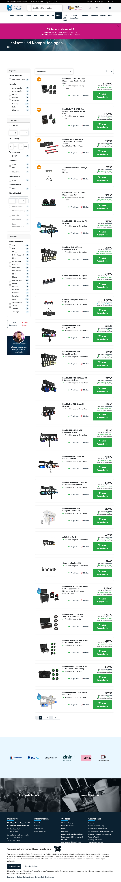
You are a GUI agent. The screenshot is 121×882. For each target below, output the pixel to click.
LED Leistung (14, 138)
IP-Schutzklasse (15, 185)
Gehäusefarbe (14, 176)
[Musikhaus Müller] (14, 8)
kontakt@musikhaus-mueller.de (18, 1)
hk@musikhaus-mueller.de (19, 351)
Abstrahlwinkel (15, 193)
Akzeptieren (15, 866)
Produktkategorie (16, 241)
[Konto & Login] (90, 8)
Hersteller (13, 84)
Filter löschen (25, 324)
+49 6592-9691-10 (19, 347)
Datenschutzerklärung (25, 877)
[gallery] (111, 71)
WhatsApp (99, 1)
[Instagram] (112, 1)
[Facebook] (108, 1)
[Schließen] (118, 26)
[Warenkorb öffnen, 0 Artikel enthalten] (111, 8)
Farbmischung (14, 152)
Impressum (11, 877)
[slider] (9, 128)
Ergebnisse (13, 324)
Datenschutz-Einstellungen (45, 877)
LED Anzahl (13, 125)
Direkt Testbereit (15, 75)
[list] (107, 71)
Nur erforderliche (31, 866)
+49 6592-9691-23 (16, 840)
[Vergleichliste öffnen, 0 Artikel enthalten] (97, 8)
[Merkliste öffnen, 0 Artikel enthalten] (104, 8)
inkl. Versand (108, 86)
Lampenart (13, 160)
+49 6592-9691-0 (38, 1)
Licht (9, 47)
